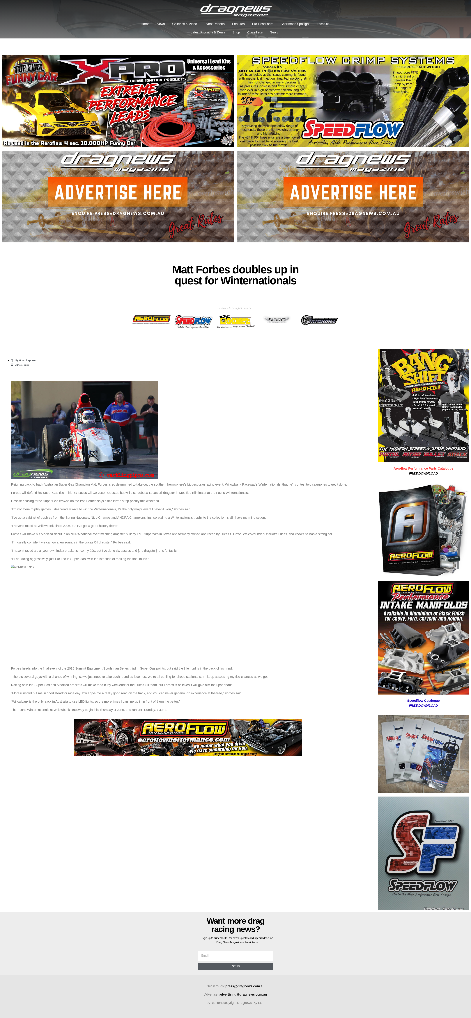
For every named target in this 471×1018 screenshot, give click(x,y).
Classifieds (255, 32)
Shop (236, 32)
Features (238, 24)
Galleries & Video (184, 24)
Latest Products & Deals (208, 32)
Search (275, 32)
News (161, 24)
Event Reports (214, 24)
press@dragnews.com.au (244, 986)
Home (145, 24)
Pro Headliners (262, 24)
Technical (323, 24)
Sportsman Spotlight (295, 24)
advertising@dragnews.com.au (243, 994)
